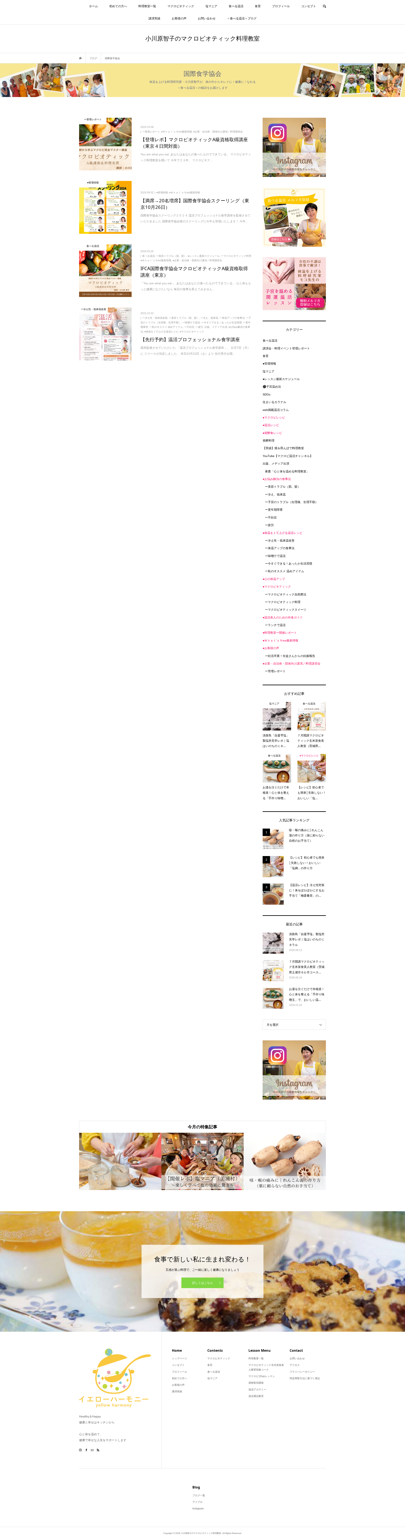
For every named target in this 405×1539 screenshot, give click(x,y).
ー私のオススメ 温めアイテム (284, 571)
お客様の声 (179, 18)
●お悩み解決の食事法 (277, 479)
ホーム (93, 6)
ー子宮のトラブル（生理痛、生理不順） (291, 502)
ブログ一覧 (198, 1495)
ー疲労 (269, 525)
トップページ (179, 1358)
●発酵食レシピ (272, 433)
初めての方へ (118, 6)
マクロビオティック (180, 6)
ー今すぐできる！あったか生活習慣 (288, 563)
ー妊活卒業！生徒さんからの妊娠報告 (290, 656)
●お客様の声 (271, 648)
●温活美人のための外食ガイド (283, 617)
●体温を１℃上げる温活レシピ (282, 533)
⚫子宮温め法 (272, 386)
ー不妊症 (271, 517)
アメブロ (197, 1502)
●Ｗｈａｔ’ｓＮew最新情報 (280, 640)
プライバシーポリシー (302, 1371)
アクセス (295, 1365)
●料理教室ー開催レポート (280, 632)
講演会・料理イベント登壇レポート (286, 348)
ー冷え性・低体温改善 (279, 540)
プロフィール (281, 6)
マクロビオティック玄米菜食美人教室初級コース (266, 1367)
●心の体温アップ (274, 579)
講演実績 (154, 18)
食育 (258, 6)
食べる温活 (236, 6)
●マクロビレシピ (274, 417)
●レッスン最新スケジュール (281, 379)
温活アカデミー (257, 1389)
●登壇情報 (269, 363)
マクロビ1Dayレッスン (261, 1376)
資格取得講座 (256, 1382)
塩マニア (211, 6)
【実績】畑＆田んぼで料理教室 (283, 448)
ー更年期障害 (274, 509)
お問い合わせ (207, 18)
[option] (120, 1161)
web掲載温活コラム (276, 410)
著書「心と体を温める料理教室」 (287, 471)
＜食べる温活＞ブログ (241, 18)
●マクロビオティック (277, 586)
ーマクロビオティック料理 (282, 602)
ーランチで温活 (275, 625)
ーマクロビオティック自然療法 (285, 594)
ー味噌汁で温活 (275, 556)
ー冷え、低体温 (275, 494)
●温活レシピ (271, 425)
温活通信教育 (256, 1396)
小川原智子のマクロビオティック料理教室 (202, 38)
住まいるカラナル (274, 402)
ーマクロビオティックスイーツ (285, 609)
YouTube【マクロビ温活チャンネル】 (288, 456)
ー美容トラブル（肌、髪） (282, 486)
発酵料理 (268, 440)
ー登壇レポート (275, 671)
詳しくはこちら (202, 1283)
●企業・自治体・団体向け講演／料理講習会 (291, 663)
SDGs (266, 394)
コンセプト (308, 6)
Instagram (198, 1508)
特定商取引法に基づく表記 (305, 1378)
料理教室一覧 (147, 6)
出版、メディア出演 (276, 463)
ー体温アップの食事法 (279, 548)
